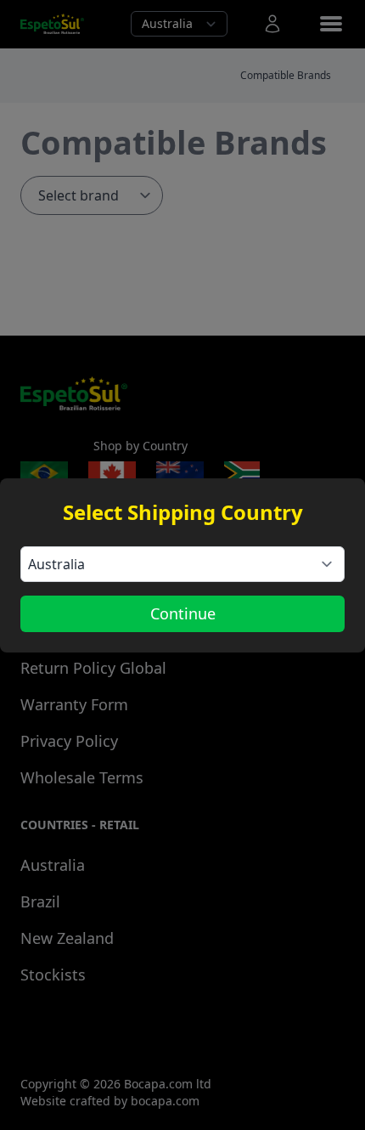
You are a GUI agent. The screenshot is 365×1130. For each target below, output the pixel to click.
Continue (183, 613)
